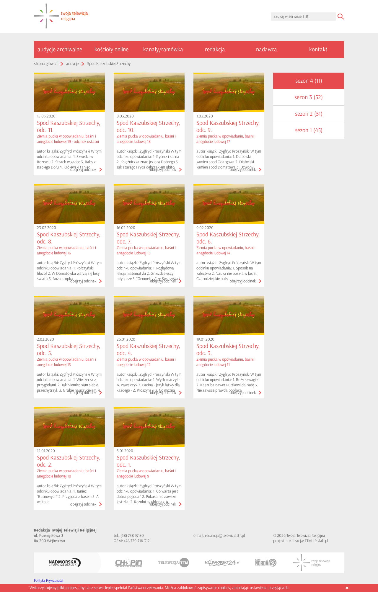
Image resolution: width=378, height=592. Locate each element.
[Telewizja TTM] (173, 563)
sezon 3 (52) (308, 97)
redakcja (215, 49)
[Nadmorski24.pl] (222, 563)
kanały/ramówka (163, 49)
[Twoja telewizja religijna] (61, 17)
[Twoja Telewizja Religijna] (311, 562)
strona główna (46, 63)
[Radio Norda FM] (266, 563)
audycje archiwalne (60, 49)
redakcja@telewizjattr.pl (225, 535)
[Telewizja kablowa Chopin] (128, 563)
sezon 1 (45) (308, 130)
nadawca (266, 49)
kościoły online (111, 49)
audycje (72, 63)
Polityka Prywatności (48, 580)
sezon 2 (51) (308, 113)
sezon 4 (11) (308, 80)
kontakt (318, 49)
